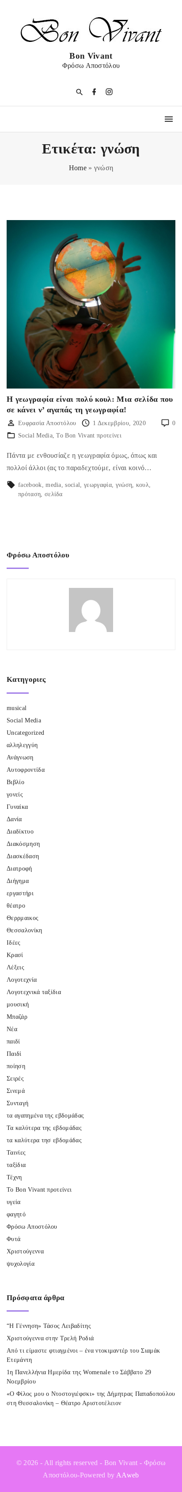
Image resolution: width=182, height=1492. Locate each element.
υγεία (14, 1202)
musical (17, 708)
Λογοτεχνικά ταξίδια (34, 992)
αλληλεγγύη (22, 745)
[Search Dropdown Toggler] (79, 92)
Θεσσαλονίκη (24, 930)
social (72, 485)
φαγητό (16, 1214)
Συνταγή (17, 1103)
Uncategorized (25, 732)
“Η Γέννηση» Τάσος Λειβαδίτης (49, 1326)
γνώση (124, 485)
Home (78, 168)
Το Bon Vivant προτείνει (88, 435)
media (53, 485)
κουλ (142, 485)
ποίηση (16, 1066)
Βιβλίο (15, 782)
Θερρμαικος (22, 918)
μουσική (18, 1004)
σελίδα (54, 494)
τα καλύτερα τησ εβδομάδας (44, 1140)
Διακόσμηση (23, 844)
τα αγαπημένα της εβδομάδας (45, 1115)
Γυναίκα (17, 807)
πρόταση (29, 494)
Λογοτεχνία (22, 979)
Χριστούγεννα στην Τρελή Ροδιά (50, 1338)
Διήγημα (18, 881)
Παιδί (14, 1054)
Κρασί (15, 955)
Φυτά (13, 1239)
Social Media (35, 435)
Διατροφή (19, 868)
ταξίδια (16, 1165)
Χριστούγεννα (25, 1251)
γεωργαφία (98, 485)
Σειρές (15, 1078)
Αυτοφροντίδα (26, 770)
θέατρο (16, 905)
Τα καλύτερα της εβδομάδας (44, 1128)
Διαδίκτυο (20, 831)
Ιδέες (14, 942)
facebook (30, 485)
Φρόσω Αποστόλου (32, 1226)
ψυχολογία (20, 1263)
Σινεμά (16, 1091)
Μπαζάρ (17, 1016)
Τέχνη (14, 1177)
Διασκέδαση (23, 856)
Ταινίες (16, 1152)
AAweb (127, 1475)
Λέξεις (15, 967)
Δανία (14, 819)
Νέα (12, 1029)
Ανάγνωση (20, 757)
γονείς (15, 794)
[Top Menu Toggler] (168, 119)
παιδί (13, 1041)
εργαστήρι (20, 893)
